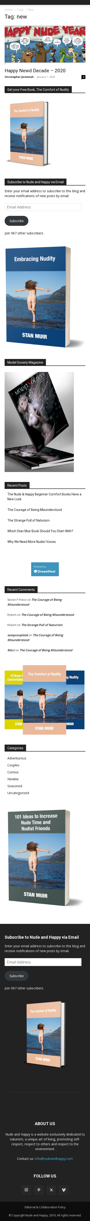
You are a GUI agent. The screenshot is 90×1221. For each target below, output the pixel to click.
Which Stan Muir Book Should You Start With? (40, 531)
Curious (13, 772)
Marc (11, 650)
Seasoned (14, 786)
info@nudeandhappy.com (54, 1158)
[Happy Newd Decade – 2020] (45, 45)
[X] (51, 1190)
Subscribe (16, 221)
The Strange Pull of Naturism (28, 520)
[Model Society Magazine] (39, 471)
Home (9, 10)
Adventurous (16, 758)
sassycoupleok (17, 635)
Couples (13, 765)
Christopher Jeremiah (19, 77)
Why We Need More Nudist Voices (31, 542)
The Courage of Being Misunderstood (34, 510)
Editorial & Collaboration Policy (45, 1207)
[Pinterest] (38, 1190)
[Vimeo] (63, 1190)
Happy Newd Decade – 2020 (35, 70)
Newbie (13, 779)
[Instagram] (26, 1190)
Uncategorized (18, 793)
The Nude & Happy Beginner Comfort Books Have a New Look (44, 496)
